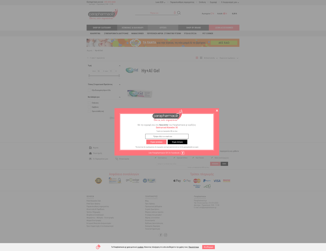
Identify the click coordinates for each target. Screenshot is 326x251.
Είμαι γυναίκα (156, 142)
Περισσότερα (194, 247)
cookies (141, 247)
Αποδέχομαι (208, 247)
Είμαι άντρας (177, 142)
